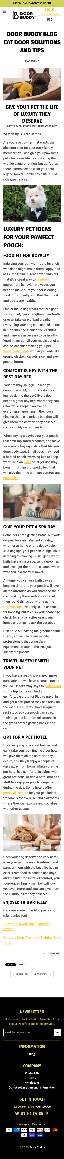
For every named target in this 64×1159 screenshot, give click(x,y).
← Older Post (21, 974)
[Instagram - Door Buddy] (29, 1114)
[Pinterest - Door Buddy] (35, 1114)
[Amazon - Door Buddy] (47, 1114)
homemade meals (16, 351)
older (27, 462)
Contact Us (32, 1073)
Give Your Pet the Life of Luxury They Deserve (32, 114)
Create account (49, 14)
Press (32, 1078)
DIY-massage (13, 607)
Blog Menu (31, 60)
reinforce (43, 279)
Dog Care (54, 953)
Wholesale (32, 1083)
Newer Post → (42, 974)
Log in (49, 9)
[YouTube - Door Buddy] (41, 1114)
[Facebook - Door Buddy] (23, 1114)
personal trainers (15, 793)
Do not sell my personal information (32, 1087)
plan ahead (53, 686)
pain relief (10, 478)
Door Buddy (37, 1147)
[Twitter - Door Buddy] (17, 1114)
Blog (32, 1054)
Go (57, 1032)
